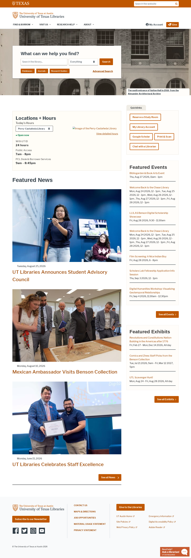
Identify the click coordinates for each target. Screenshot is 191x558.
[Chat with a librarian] (175, 551)
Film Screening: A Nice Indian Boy (148, 256)
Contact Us (80, 505)
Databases (27, 71)
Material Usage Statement (90, 524)
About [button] (87, 24)
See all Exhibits (165, 399)
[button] (154, 25)
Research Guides (59, 71)
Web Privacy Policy (125, 527)
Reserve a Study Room (145, 117)
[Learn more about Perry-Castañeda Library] (94, 128)
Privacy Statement (85, 530)
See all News (108, 477)
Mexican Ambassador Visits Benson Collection (64, 372)
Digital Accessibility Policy (161, 522)
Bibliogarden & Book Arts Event (147, 173)
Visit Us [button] (43, 24)
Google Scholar (141, 136)
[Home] (38, 15)
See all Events (166, 314)
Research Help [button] (66, 24)
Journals (42, 71)
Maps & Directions (85, 511)
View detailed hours (107, 133)
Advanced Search (103, 71)
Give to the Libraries (130, 507)
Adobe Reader (155, 527)
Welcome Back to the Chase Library (149, 187)
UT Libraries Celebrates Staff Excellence (58, 464)
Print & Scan (164, 136)
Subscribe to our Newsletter (31, 519)
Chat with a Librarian (144, 146)
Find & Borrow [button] (21, 24)
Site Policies (122, 522)
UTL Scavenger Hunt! (141, 377)
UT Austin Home (124, 516)
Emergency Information (160, 516)
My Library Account (144, 127)
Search (106, 61)
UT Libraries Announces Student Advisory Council (59, 275)
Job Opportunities (85, 518)
